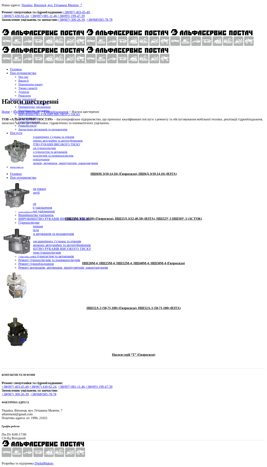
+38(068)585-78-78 (99, 19)
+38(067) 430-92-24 (15, 16)
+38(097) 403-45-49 (76, 12)
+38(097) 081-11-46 (43, 16)
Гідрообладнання (56, 112)
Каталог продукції (26, 112)
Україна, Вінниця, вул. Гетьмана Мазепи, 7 (51, 5)
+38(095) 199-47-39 (71, 16)
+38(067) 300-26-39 (71, 19)
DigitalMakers (44, 463)
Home (6, 112)
